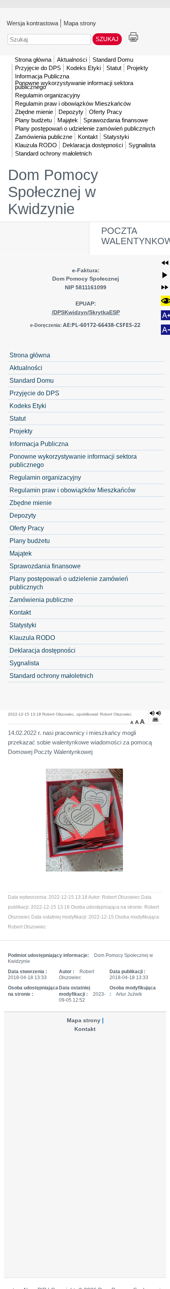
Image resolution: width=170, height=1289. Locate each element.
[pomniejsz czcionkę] (132, 721)
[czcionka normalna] (137, 721)
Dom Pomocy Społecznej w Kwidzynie (53, 192)
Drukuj (133, 37)
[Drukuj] (155, 719)
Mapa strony (80, 23)
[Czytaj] (155, 713)
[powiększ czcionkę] (142, 721)
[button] (165, 263)
